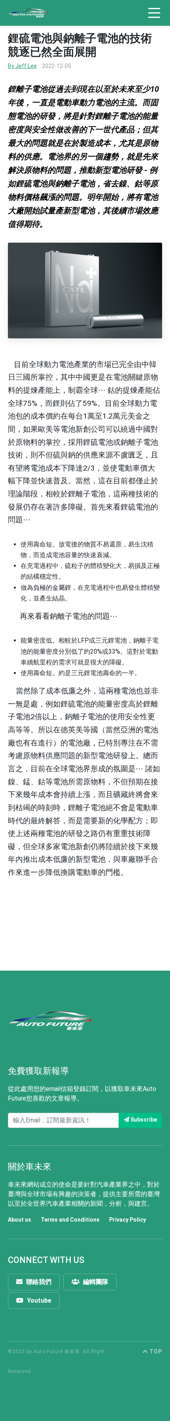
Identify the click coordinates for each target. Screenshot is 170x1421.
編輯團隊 (94, 1282)
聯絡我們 (38, 1282)
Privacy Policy (127, 1219)
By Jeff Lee (22, 66)
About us (19, 1219)
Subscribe (143, 1119)
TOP (155, 1351)
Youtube (38, 1300)
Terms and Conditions (70, 1219)
